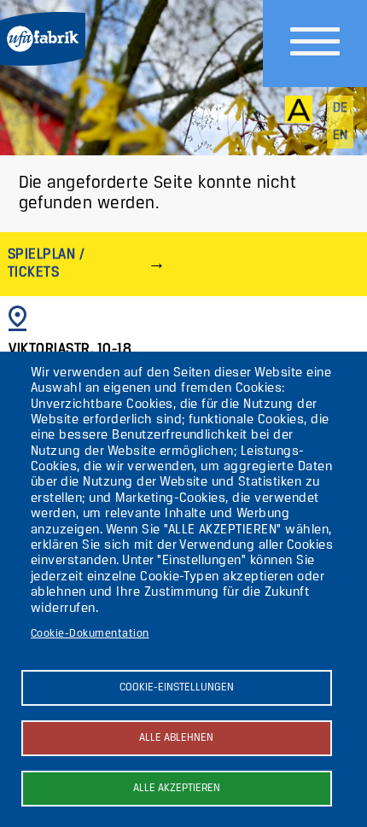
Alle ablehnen (176, 737)
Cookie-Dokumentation (90, 633)
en (340, 136)
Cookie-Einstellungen (176, 687)
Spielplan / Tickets (46, 263)
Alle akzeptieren (176, 788)
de (340, 108)
